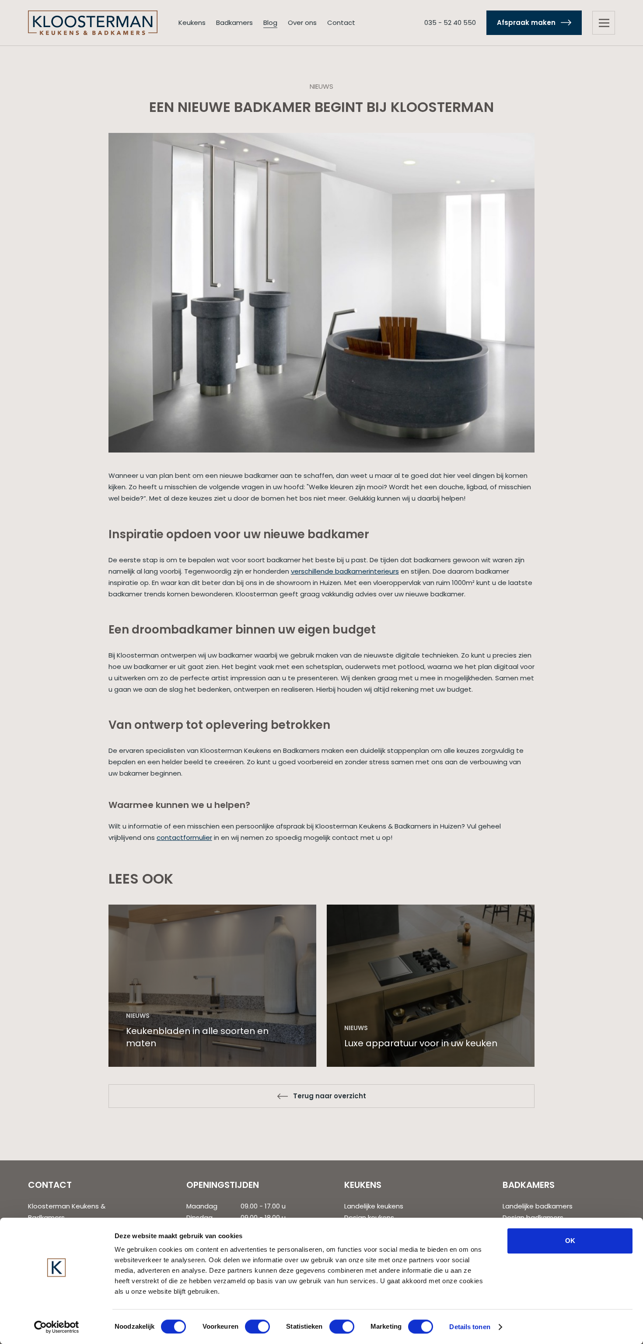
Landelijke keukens (373, 1206)
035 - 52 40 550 (450, 22)
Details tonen (469, 1326)
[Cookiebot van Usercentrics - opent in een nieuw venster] (56, 1327)
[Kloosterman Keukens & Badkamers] (92, 22)
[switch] (257, 1327)
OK (570, 1240)
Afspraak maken (526, 22)
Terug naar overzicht (329, 1095)
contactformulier (184, 837)
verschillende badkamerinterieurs (345, 571)
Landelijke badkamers (538, 1206)
